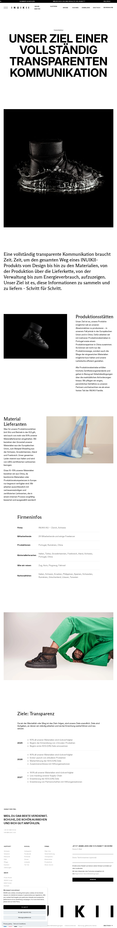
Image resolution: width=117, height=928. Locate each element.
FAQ (5, 859)
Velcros (106, 1)
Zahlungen (7, 867)
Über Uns (48, 851)
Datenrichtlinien (70, 926)
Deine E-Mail (77, 849)
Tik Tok (26, 865)
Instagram (27, 851)
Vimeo (26, 859)
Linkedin (27, 862)
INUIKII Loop (8, 880)
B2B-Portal (8, 883)
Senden (93, 879)
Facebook (27, 854)
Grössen (7, 851)
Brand (65, 8)
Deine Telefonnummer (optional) (84, 858)
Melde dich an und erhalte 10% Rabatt (69, 1)
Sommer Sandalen (27, 1)
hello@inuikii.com (10, 832)
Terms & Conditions (19, 924)
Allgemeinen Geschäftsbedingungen (87, 874)
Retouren (7, 857)
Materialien (48, 859)
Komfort (6, 865)
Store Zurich (49, 865)
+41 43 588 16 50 (10, 830)
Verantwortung (50, 854)
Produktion (48, 862)
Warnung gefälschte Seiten (87, 926)
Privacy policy (7, 924)
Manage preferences (24, 917)
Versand (6, 854)
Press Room (8, 878)
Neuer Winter (37, 8)
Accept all (24, 907)
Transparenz (49, 857)
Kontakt (6, 886)
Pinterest (27, 857)
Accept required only (24, 912)
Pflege (6, 862)
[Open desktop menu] (6, 8)
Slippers (53, 6)
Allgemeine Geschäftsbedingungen (51, 926)
